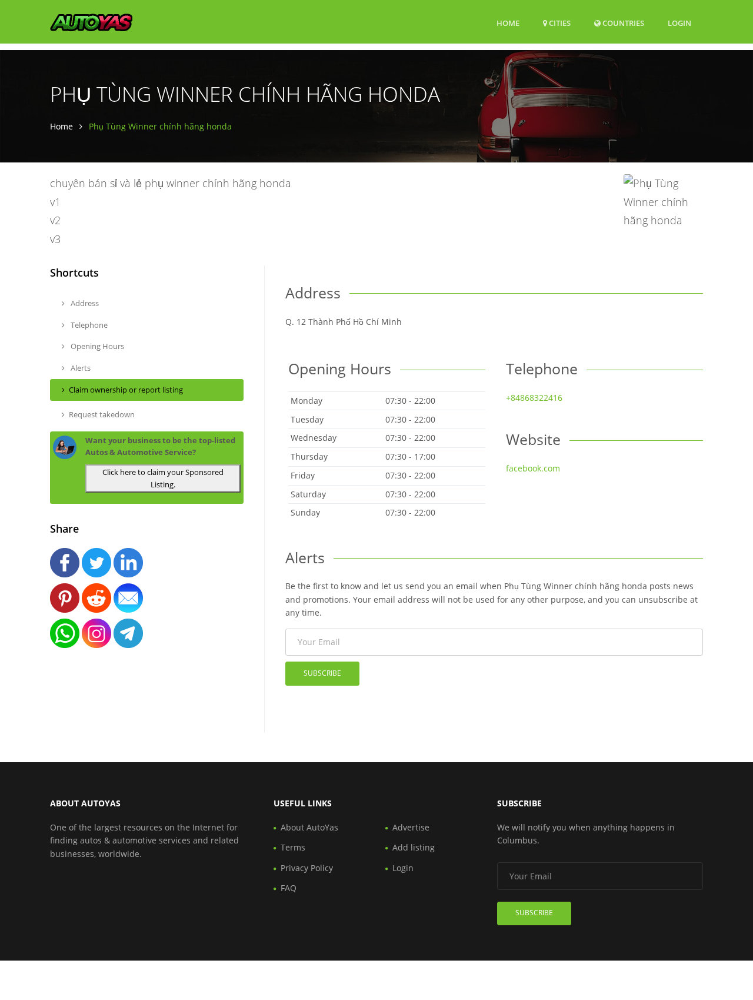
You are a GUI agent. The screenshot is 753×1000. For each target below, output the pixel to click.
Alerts (80, 368)
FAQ (288, 887)
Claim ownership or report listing (126, 389)
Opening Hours (96, 346)
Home (508, 23)
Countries (622, 22)
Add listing (413, 847)
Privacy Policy (307, 867)
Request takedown (102, 414)
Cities (559, 23)
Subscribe (322, 673)
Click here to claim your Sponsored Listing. (163, 478)
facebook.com (533, 468)
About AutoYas (309, 827)
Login (679, 22)
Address (84, 303)
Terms (293, 847)
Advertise (410, 827)
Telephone (88, 325)
